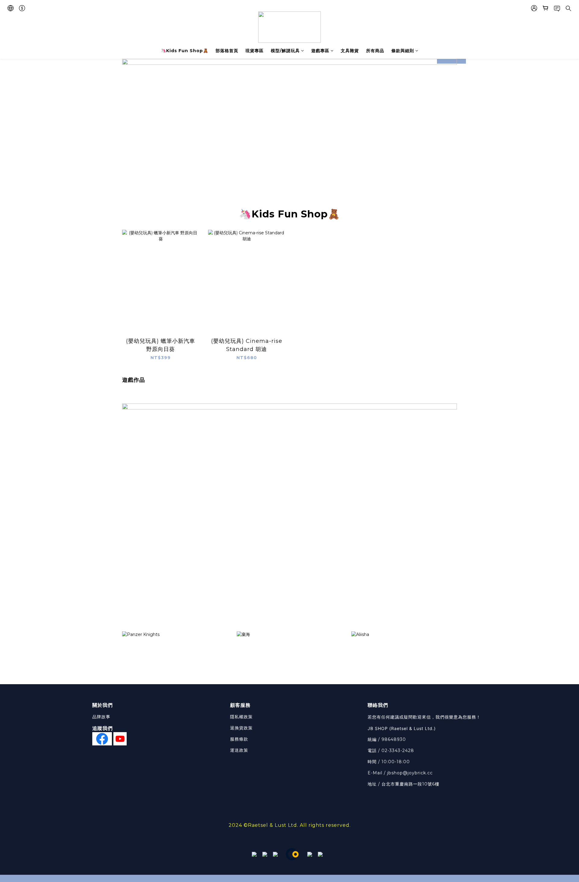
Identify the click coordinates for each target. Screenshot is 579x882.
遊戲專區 (320, 50)
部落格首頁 (227, 50)
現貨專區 (254, 50)
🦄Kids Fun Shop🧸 (184, 50)
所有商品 (375, 50)
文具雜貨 (350, 50)
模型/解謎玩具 (285, 50)
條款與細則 (402, 50)
